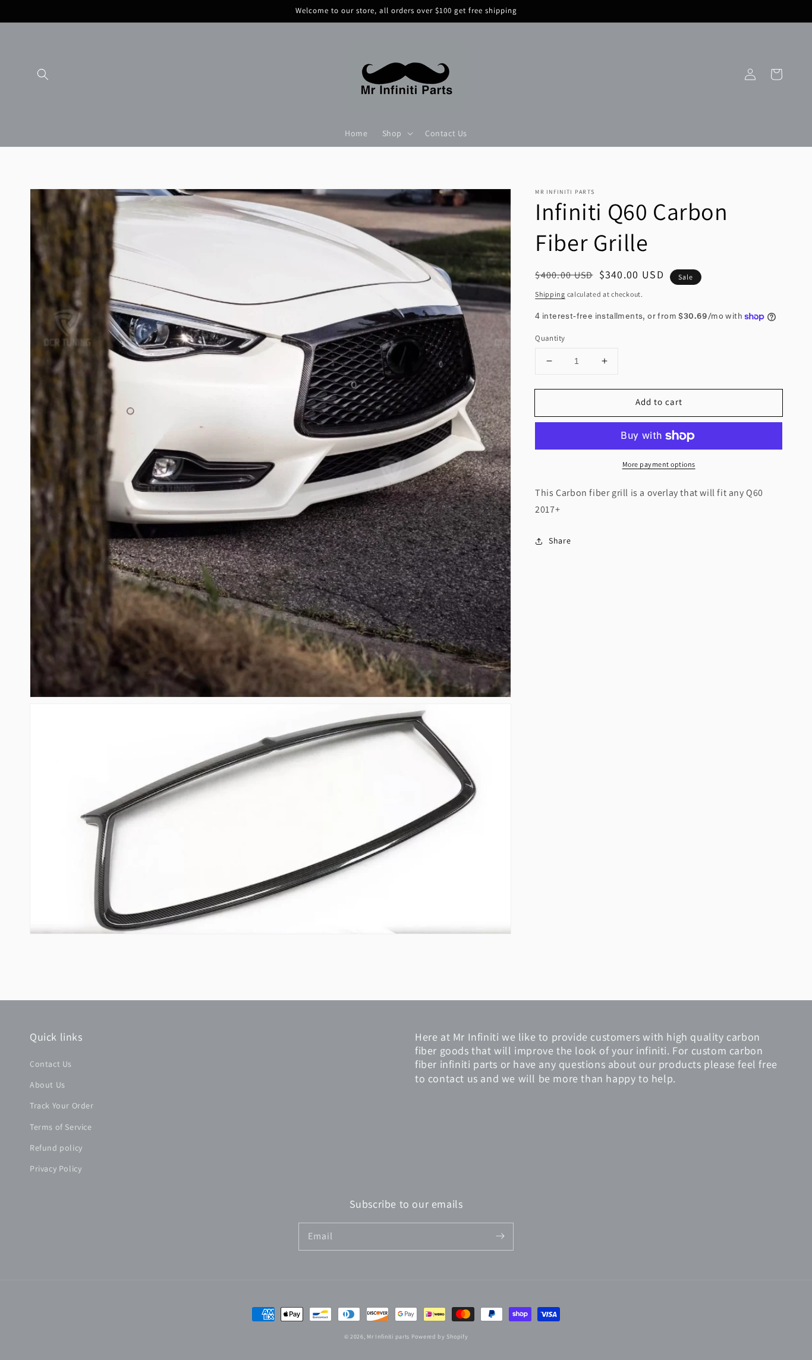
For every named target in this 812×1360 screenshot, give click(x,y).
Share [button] (560, 540)
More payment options (658, 464)
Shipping (550, 294)
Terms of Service (61, 1127)
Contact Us (51, 1064)
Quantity (550, 338)
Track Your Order (62, 1105)
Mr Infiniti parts (388, 1336)
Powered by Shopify (439, 1336)
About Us (47, 1084)
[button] (43, 74)
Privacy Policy (55, 1168)
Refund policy (56, 1147)
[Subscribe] (500, 1236)
